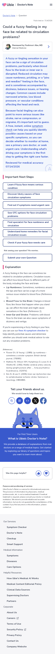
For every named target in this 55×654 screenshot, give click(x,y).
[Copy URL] (11, 400)
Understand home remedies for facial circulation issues (28, 233)
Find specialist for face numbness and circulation (28, 224)
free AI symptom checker (32, 330)
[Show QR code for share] (19, 400)
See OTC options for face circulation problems (27, 214)
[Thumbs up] (38, 473)
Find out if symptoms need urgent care (29, 205)
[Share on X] (35, 400)
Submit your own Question (22, 257)
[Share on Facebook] (43, 400)
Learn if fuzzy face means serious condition (25, 186)
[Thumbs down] (46, 473)
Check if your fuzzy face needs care (26, 242)
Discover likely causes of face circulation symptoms (24, 195)
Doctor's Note (9, 15)
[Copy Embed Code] (27, 400)
